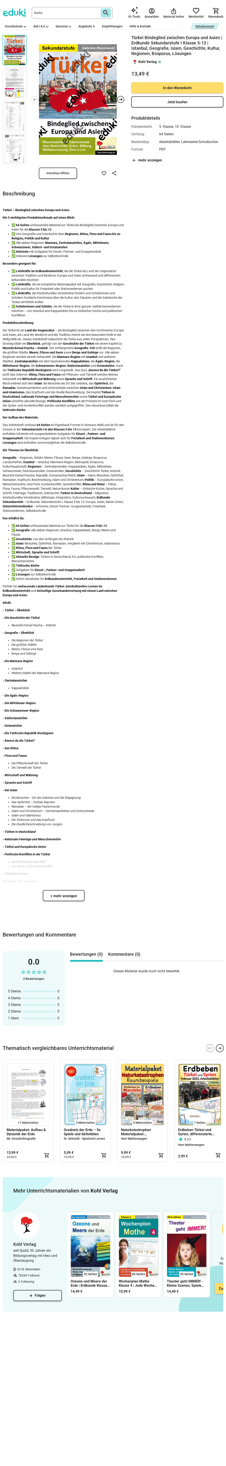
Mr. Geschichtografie (21, 1138)
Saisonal (62, 26)
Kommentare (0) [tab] (124, 954)
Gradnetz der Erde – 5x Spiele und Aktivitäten (82, 1132)
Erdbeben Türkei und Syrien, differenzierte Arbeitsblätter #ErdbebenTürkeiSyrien (197, 1132)
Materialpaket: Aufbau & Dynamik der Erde (26, 1132)
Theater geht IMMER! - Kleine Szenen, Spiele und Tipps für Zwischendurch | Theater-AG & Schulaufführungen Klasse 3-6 (185, 1283)
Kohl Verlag (147, 62)
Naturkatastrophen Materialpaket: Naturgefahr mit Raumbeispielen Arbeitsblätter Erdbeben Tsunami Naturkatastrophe (142, 1132)
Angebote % (86, 26)
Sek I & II (39, 26)
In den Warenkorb (177, 88)
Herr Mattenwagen (134, 1138)
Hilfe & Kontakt (140, 26)
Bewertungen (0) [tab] (86, 954)
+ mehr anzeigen (63, 896)
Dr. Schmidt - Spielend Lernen (84, 1138)
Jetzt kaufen (177, 102)
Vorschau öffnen (58, 173)
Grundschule (14, 26)
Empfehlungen (112, 26)
